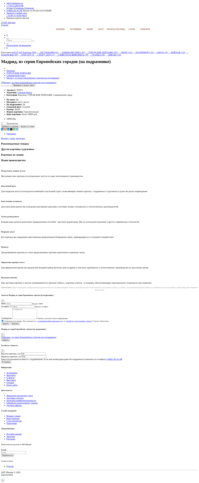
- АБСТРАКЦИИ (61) (47, 52)
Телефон (5, 306)
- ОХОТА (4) (161, 52)
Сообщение (6, 318)
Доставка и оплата (15, 398)
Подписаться (7, 455)
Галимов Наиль (25, 92)
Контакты (11, 375)
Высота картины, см (10, 354)
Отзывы (10, 382)
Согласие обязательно (100, 321)
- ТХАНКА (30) (97, 55)
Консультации (12, 418)
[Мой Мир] (8, 129)
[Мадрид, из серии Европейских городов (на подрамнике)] (28, 82)
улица (12, 138)
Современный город (15, 75)
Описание (11, 134)
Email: (4, 450)
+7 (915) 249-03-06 (14, 6)
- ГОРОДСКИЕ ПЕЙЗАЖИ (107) (102, 52)
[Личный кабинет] (7, 43)
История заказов (14, 434)
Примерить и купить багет (23, 85)
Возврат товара (13, 416)
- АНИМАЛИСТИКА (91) (72, 52)
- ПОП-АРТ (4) (26, 55)
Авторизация (25, 45)
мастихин (20, 138)
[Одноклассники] (5, 129)
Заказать (15, 324)
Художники (11, 373)
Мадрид (4, 138)
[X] (11, 129)
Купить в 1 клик (27, 127)
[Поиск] (7, 38)
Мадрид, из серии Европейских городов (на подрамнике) (33, 78)
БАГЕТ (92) (17, 52)
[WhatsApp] (14, 129)
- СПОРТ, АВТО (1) (45, 55)
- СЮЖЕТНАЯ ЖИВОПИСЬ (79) (71, 55)
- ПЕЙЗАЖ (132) (176, 52)
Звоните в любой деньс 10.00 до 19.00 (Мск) (16, 14)
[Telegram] (17, 129)
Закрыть (5, 324)
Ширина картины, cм (11, 356)
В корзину (6, 362)
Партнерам (11, 423)
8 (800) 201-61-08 (14, 11)
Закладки (10, 436)
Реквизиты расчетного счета (19, 395)
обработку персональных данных (79, 321)
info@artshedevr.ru (14, 3)
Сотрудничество (14, 421)
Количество (12, 123)
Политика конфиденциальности (21, 400)
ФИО (3, 303)
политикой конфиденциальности (50, 321)
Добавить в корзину (10, 127)
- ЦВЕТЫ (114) (113, 55)
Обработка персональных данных (22, 403)
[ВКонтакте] (2, 129)
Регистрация (12, 45)
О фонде (10, 378)
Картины (10, 71)
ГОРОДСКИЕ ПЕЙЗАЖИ (18, 73)
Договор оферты (14, 405)
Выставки (11, 380)
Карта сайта (11, 385)
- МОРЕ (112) (125, 52)
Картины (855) (29, 52)
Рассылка (10, 439)
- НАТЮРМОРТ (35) (143, 52)
